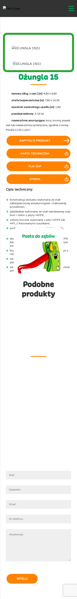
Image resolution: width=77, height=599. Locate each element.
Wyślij (22, 578)
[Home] (11, 8)
